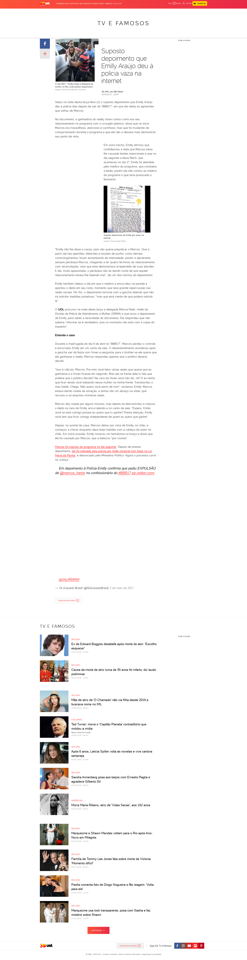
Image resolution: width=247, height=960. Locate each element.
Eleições (62, 11)
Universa (135, 11)
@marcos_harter (72, 473)
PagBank (109, 4)
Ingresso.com (62, 4)
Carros (90, 11)
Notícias (72, 11)
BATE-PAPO (73, 4)
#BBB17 (124, 473)
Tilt (151, 11)
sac (170, 3)
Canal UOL (164, 11)
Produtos (45, 11)
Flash (54, 11)
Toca (190, 11)
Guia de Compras (202, 11)
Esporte (117, 11)
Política (81, 11)
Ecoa (156, 11)
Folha (109, 11)
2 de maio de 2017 (121, 588)
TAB (179, 11)
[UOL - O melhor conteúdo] (45, 4)
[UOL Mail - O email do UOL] (176, 3)
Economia (100, 11)
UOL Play (118, 4)
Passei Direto (98, 4)
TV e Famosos (123, 23)
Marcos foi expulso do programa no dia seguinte (85, 446)
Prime (184, 11)
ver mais (96, 930)
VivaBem (144, 11)
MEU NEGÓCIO (85, 4)
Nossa (173, 11)
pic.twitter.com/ (143, 473)
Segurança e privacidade (151, 954)
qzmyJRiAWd (69, 579)
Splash (126, 11)
